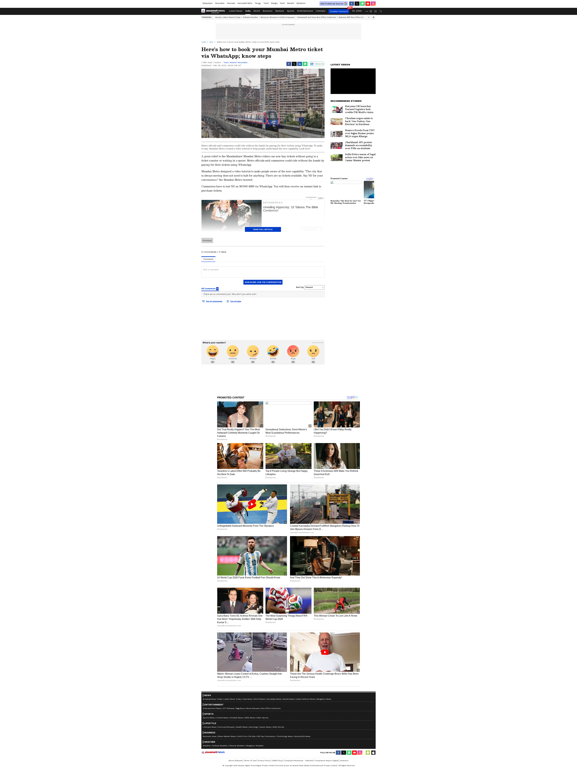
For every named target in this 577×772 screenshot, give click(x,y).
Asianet (213, 752)
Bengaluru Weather (255, 746)
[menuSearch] (381, 11)
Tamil (266, 3)
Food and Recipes (226, 727)
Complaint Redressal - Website (298, 761)
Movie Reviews (253, 708)
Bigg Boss (240, 708)
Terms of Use (250, 761)
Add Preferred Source (331, 3)
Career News (265, 727)
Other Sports (262, 718)
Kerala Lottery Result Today (227, 17)
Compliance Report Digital (326, 761)
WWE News (250, 718)
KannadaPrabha (244, 3)
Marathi (290, 3)
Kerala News (288, 699)
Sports (290, 11)
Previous (369, 17)
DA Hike (252, 736)
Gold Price (242, 736)
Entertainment (305, 11)
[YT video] (367, 4)
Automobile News (302, 736)
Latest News (235, 11)
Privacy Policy (264, 761)
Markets (279, 11)
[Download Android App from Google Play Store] (367, 753)
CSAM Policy (277, 761)
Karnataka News (274, 699)
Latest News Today (232, 699)
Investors (344, 761)
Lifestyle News (209, 727)
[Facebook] (351, 4)
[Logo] (214, 11)
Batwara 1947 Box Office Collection (355, 17)
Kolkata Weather (250, 17)
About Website (235, 761)
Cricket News (222, 718)
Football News (236, 718)
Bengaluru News (324, 699)
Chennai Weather (237, 746)
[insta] (373, 4)
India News (247, 699)
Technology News (285, 736)
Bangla (274, 3)
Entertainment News (212, 708)
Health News (241, 727)
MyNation (300, 3)
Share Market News (227, 736)
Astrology (253, 727)
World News (259, 699)
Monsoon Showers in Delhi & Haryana (277, 17)
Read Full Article (263, 229)
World (256, 11)
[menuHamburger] (375, 11)
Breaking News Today (212, 699)
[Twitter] (357, 4)
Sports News (209, 718)
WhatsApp (207, 240)
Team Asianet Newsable (235, 62)
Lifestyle (320, 11)
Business (267, 11)
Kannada (231, 3)
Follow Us (319, 64)
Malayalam (208, 3)
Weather (207, 746)
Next (373, 17)
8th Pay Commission (266, 736)
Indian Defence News (305, 699)
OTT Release (228, 708)
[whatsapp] (362, 4)
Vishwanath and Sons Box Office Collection (316, 17)
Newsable (219, 3)
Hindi (282, 3)
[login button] (372, 11)
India (247, 11)
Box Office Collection (271, 708)
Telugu (258, 3)
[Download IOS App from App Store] (373, 753)
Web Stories (278, 727)
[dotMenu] (367, 11)
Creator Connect (339, 11)
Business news (209, 736)
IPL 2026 (357, 11)
